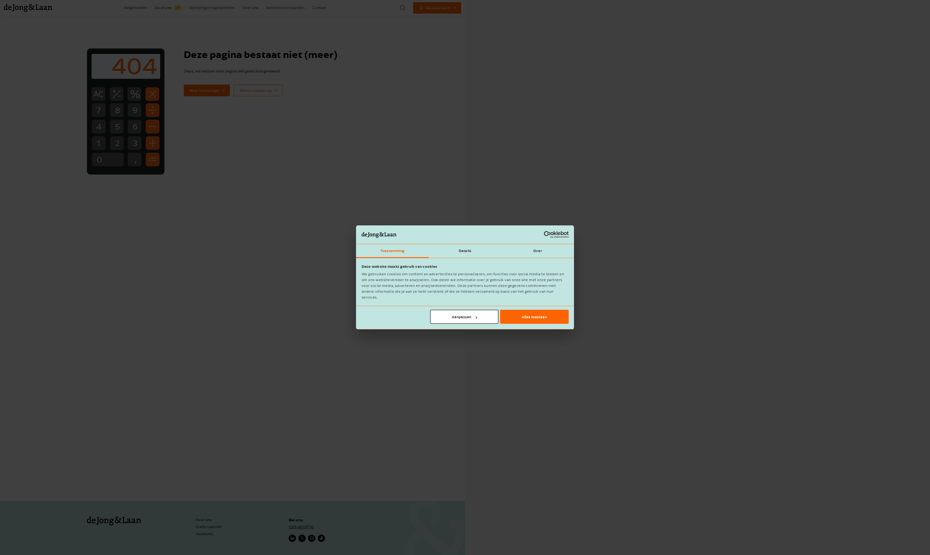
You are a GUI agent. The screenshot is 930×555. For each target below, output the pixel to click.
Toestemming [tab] (392, 250)
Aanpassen (461, 316)
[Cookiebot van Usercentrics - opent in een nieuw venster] (547, 234)
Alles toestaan (534, 316)
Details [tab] (465, 250)
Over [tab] (537, 250)
